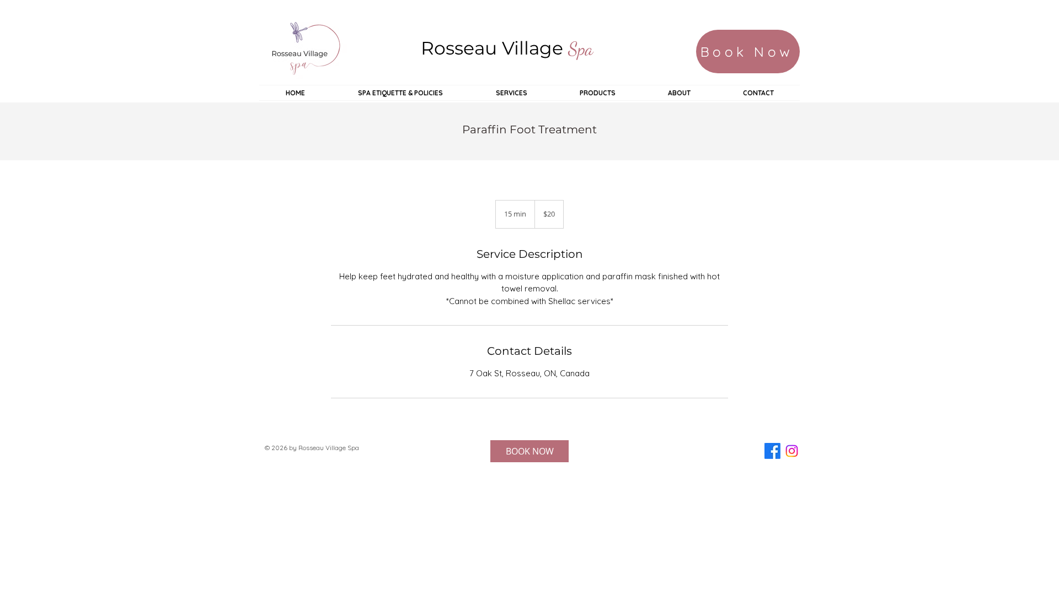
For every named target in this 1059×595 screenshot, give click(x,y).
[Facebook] (772, 451)
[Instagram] (792, 451)
